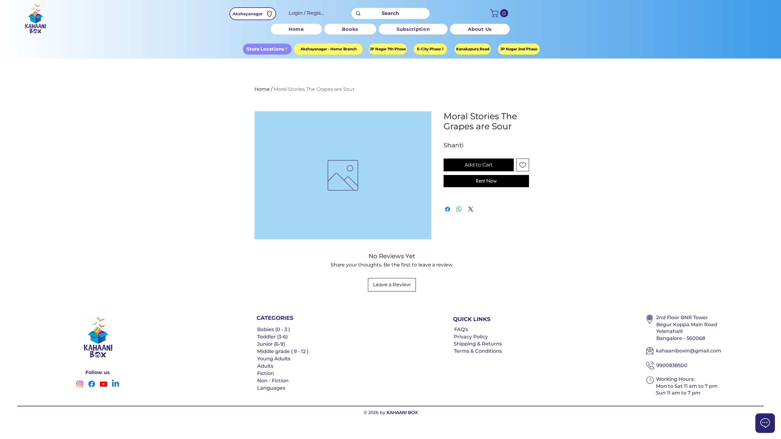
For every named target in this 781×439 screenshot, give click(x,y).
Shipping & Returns (478, 344)
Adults (265, 366)
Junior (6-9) (271, 344)
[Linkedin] (115, 384)
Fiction (265, 373)
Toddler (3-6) (272, 337)
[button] (500, 13)
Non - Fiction (273, 381)
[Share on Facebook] (447, 209)
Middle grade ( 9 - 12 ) (282, 351)
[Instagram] (79, 384)
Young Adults (273, 359)
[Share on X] (470, 209)
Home (262, 89)
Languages (271, 388)
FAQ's (461, 329)
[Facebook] (91, 384)
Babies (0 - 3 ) (273, 329)
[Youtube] (103, 384)
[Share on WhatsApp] (459, 209)
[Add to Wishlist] (522, 165)
